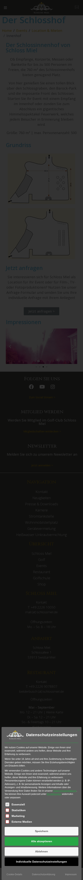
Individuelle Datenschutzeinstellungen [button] (41, 861)
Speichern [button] (41, 831)
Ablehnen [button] (41, 851)
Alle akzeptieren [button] (41, 841)
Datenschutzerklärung (64, 790)
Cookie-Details (14, 874)
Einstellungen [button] (54, 794)
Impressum (71, 874)
